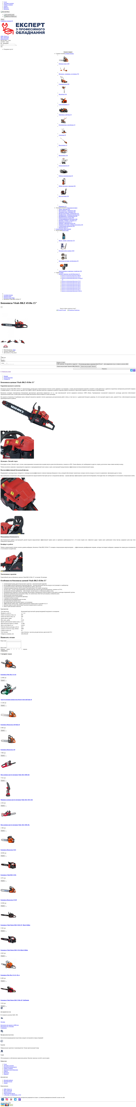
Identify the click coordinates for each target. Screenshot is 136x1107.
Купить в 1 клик (61, 362)
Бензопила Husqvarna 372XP (9, 900)
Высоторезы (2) (63, 145)
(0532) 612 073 (4, 39)
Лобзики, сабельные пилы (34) (67, 223)
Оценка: (3, 649)
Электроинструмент (72, 207)
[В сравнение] (1, 356)
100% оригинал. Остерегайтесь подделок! (67, 364)
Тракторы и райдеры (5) (65, 114)
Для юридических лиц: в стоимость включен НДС (116, 364)
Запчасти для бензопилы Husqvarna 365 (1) (71, 289)
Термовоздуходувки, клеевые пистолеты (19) (71, 224)
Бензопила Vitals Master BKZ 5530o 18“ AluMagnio (15, 1000)
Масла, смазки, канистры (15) (67, 240)
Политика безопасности (10, 1067)
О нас (5, 2)
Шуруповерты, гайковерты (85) (67, 210)
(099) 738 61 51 (5, 36)
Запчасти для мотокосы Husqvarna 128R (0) (71, 275)
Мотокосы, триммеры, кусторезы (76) (69, 74)
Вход (2, 19)
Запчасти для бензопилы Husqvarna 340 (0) (71, 286)
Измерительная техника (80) (66, 217)
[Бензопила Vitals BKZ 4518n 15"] (14, 337)
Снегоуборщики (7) (64, 104)
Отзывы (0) (7, 379)
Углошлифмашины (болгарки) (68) (68, 219)
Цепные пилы (7, 296)
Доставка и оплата (9, 3)
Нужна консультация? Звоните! (88, 366)
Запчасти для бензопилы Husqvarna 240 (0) (71, 285)
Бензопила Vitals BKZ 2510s (8, 875)
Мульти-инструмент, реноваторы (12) (69, 213)
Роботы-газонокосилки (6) (66, 176)
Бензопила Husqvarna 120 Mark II (10, 724)
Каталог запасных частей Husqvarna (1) (69, 274)
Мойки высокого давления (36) (67, 186)
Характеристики (8, 377)
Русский (12, 14)
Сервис (62, 272)
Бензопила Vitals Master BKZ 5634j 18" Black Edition (15, 925)
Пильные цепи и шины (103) (66, 250)
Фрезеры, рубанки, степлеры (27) (68, 220)
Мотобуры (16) (63, 94)
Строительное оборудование (63, 229)
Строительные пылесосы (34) (67, 226)
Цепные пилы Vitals (9, 297)
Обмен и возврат (8, 4)
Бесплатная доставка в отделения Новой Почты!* (91, 364)
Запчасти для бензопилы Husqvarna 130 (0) (71, 276)
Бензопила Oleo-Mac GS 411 (8, 674)
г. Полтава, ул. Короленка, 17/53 (12, 1094)
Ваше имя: (3, 640)
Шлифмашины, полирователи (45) (68, 216)
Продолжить (4, 650)
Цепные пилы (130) (64, 63)
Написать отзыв (6, 371)
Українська (13, 16)
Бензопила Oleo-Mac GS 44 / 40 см (10, 975)
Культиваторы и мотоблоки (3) (67, 125)
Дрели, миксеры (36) (64, 209)
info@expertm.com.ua (9, 1093)
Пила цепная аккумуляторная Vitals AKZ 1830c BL (15, 825)
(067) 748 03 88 (5, 37)
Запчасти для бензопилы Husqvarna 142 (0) (71, 282)
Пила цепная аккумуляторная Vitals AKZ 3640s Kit (15, 774)
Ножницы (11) (63, 206)
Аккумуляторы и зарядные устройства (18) (70, 271)
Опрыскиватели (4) (64, 165)
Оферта (6, 1071)
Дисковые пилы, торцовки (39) (67, 212)
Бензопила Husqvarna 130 (8, 749)
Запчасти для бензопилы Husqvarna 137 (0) (71, 281)
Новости (6, 7)
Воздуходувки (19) (64, 196)
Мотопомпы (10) (63, 155)
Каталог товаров (68, 52)
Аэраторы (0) (62, 135)
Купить (3, 360)
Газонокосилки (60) (64, 84)
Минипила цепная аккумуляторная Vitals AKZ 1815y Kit (17, 799)
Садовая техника (69, 53)
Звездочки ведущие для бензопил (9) (68, 261)
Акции (5, 6)
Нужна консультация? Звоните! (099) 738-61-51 (68, 366)
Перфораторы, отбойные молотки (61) (69, 215)
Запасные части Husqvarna (11, 1069)
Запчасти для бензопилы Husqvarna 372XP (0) (72, 291)
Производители (8, 1081)
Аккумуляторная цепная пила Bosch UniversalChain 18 (16, 699)
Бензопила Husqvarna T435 (8, 850)
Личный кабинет (8, 1080)
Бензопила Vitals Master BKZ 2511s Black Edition (14, 950)
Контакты (6, 9)
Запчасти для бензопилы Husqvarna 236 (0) (71, 284)
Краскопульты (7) (63, 227)
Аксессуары (65, 230)
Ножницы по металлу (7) (65, 222)
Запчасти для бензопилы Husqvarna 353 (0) (71, 288)
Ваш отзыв (3, 647)
